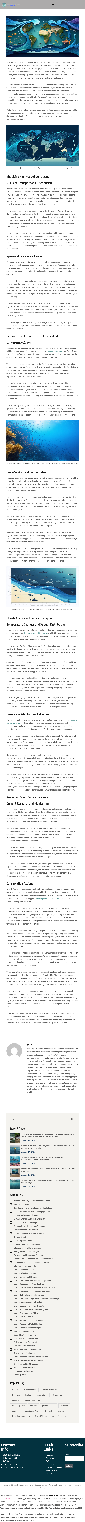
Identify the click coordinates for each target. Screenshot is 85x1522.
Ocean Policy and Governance (26, 1338)
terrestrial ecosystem (21, 1416)
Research (48, 1411)
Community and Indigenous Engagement (31, 1226)
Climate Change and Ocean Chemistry (29, 1219)
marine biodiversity (32, 1400)
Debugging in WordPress (10, 1505)
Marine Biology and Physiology (26, 1277)
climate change (30, 1390)
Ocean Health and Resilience (26, 1335)
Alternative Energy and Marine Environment (32, 1201)
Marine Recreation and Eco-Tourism (28, 1320)
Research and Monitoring (24, 1353)
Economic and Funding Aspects (27, 1244)
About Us (49, 1455)
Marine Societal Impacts (24, 1331)
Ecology (28, 1395)
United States (41, 1416)
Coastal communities (51, 1390)
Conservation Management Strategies (29, 1233)
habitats (15, 1400)
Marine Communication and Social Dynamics (32, 1280)
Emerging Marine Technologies (27, 1251)
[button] (53, 4)
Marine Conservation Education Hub (29, 1284)
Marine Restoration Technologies (27, 1328)
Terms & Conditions (54, 1467)
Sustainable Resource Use (24, 1367)
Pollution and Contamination (26, 1346)
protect (15, 1411)
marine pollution (52, 1400)
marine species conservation (47, 898)
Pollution (64, 1405)
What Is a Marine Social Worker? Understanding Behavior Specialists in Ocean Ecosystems (45, 1158)
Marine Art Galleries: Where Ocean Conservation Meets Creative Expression (48, 1170)
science (61, 1411)
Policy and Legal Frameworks (26, 1342)
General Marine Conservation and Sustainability (33, 1259)
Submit (69, 1466)
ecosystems (42, 1395)
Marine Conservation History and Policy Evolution (34, 1288)
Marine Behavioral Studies (25, 1273)
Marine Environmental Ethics (26, 1313)
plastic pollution (48, 1405)
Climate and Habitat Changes (26, 1215)
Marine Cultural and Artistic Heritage (29, 1295)
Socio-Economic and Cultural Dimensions (31, 1357)
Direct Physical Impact (23, 1241)
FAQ (47, 1461)
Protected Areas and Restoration (27, 1349)
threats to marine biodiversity (36, 633)
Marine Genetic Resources (25, 1317)
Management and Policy (24, 1270)
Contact (49, 1473)
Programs (50, 1458)
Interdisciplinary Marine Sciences (27, 1266)
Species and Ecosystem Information (29, 1360)
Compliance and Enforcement (26, 1230)
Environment (58, 1395)
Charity (15, 1390)
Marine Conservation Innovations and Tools (32, 1291)
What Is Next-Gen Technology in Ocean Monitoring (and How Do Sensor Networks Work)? (47, 1147)
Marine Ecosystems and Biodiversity (29, 1306)
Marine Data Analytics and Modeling (29, 1302)
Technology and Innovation (25, 1371)
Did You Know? (20, 1237)
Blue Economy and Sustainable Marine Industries (34, 1208)
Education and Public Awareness (27, 1248)
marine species (18, 1405)
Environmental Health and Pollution (28, 1255)
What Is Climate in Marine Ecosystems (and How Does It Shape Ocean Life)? (47, 1181)
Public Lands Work (31, 1411)
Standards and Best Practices (26, 1364)
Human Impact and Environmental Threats (31, 1262)
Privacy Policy (51, 1470)
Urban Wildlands (59, 1416)
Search (72, 1119)
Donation (16, 1395)
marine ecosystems (56, 351)
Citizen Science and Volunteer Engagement (32, 1212)
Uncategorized (20, 1375)
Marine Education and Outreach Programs (31, 1309)
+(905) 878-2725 (10, 1464)
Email (67, 1454)
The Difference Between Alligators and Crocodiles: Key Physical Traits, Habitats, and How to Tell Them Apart (47, 1135)
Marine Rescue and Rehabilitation (28, 1324)
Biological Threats (21, 1204)
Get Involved (51, 1464)
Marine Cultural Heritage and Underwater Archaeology (36, 1299)
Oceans (33, 1405)
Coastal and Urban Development (27, 1222)
